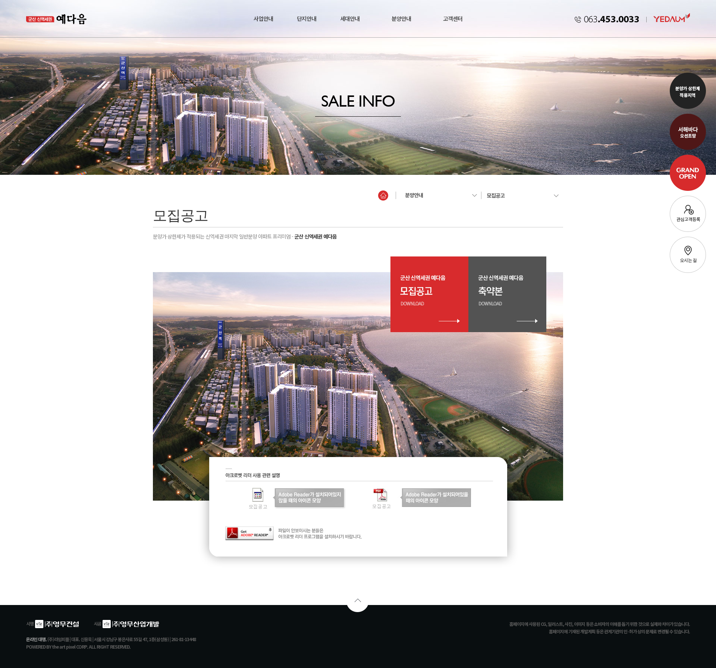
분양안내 (401, 18)
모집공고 (496, 195)
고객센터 (452, 18)
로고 (43, 18)
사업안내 (263, 18)
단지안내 (306, 18)
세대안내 (349, 18)
